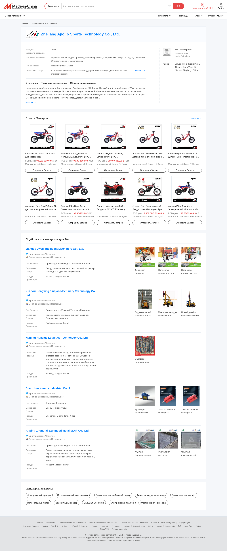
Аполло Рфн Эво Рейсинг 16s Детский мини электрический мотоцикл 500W (147, 156)
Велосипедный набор (67, 503)
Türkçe (198, 526)
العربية (159, 526)
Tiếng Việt (104, 529)
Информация (184, 522)
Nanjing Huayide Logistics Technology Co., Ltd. (57, 337)
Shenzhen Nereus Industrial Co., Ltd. (50, 388)
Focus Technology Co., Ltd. (111, 535)
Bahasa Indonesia (119, 529)
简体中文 (54, 526)
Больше (139, 70)
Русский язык (139, 526)
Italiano (127, 526)
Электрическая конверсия (153, 503)
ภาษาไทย (188, 526)
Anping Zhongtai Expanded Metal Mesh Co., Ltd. (57, 430)
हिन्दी (179, 526)
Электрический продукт (39, 495)
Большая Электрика (94, 503)
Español (95, 526)
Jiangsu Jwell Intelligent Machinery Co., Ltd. (55, 248)
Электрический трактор (122, 503)
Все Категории (14, 15)
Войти (221, 8)
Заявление (50, 522)
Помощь (183, 15)
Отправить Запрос (42, 170)
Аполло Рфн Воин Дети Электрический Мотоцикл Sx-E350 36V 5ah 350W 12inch (75, 209)
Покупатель (162, 15)
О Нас (40, 522)
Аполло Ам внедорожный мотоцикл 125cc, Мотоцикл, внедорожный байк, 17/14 (75, 156)
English (45, 526)
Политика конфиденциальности (103, 522)
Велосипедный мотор (38, 503)
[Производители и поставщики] (20, 6)
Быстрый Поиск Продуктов (163, 522)
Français (84, 526)
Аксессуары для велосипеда (151, 495)
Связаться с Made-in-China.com (134, 522)
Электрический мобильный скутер (113, 495)
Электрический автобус (184, 495)
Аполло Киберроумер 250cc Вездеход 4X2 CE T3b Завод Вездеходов (111, 209)
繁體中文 (65, 526)
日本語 (75, 526)
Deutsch (105, 526)
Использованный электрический (73, 495)
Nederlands (170, 526)
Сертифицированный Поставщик (47, 257)
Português (116, 526)
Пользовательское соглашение (72, 522)
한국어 (150, 526)
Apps (197, 15)
